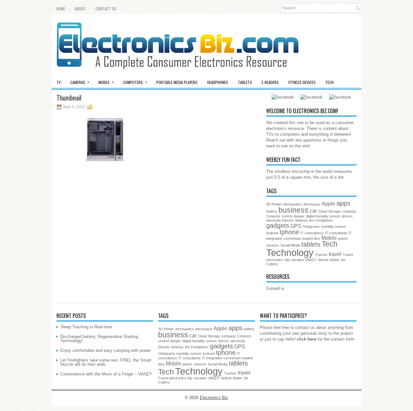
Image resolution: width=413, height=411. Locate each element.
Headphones (217, 82)
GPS (295, 226)
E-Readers (270, 82)
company (349, 211)
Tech (329, 82)
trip (287, 260)
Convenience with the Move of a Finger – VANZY (106, 374)
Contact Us (106, 8)
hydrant (272, 233)
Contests (273, 216)
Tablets (245, 82)
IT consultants (336, 233)
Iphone (289, 232)
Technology (290, 252)
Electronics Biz (214, 397)
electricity (273, 220)
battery (271, 211)
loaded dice (311, 238)
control (287, 216)
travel (335, 254)
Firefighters (324, 220)
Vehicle (323, 260)
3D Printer (274, 204)
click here (306, 339)
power (343, 238)
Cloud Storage (329, 211)
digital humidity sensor (323, 216)
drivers (347, 216)
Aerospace (311, 204)
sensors (272, 245)
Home (60, 8)
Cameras (79, 82)
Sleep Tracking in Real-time (86, 326)
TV (58, 82)
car (313, 211)
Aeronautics (292, 204)
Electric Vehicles (295, 220)
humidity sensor (333, 226)
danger (299, 216)
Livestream (292, 238)
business (293, 210)
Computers (135, 82)
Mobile (106, 82)
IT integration (212, 358)
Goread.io (275, 288)
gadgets (277, 225)
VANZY (311, 260)
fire (311, 220)
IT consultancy (312, 233)
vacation (297, 260)
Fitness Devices (302, 82)
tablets (310, 244)
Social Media (290, 245)
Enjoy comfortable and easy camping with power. (106, 350)
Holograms (311, 226)
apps (343, 203)
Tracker (321, 255)
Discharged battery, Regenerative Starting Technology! (99, 338)
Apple (328, 203)
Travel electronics (172, 378)
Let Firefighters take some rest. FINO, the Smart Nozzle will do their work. (105, 362)
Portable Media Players (176, 82)
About (80, 8)
